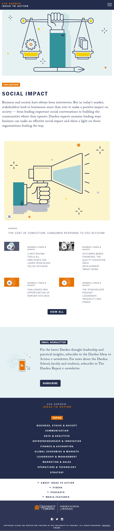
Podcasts (58, 492)
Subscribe (50, 383)
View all (57, 311)
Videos (58, 487)
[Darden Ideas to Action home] (57, 406)
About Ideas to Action (57, 483)
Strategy (12, 228)
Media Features (58, 497)
